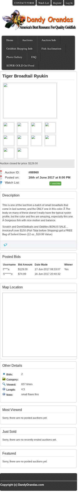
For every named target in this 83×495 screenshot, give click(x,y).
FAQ (33, 57)
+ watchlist (55, 183)
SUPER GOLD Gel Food (20, 65)
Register (57, 2)
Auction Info (49, 40)
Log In (69, 2)
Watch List (43, 2)
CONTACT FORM (24, 2)
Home (9, 40)
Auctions (27, 40)
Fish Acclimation (51, 48)
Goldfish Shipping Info (19, 48)
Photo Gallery (14, 57)
